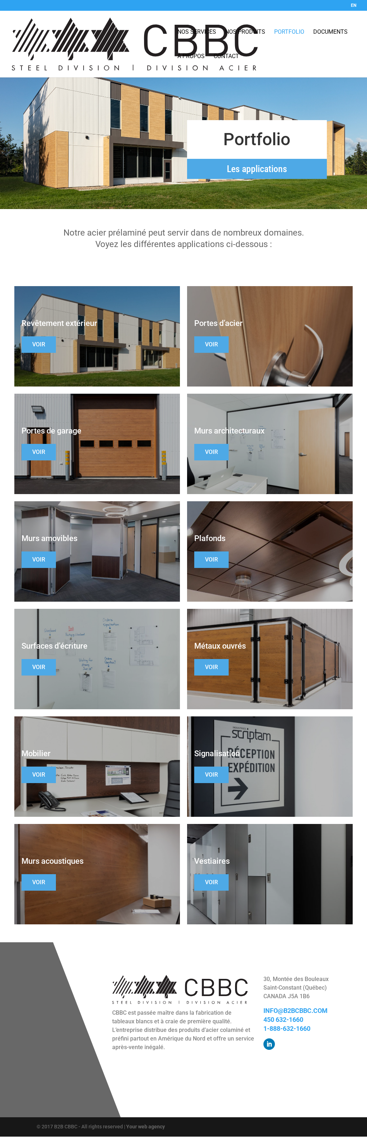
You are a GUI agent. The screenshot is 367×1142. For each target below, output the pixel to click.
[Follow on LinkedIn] (269, 1044)
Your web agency (145, 1126)
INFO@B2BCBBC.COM (295, 1010)
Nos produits (245, 32)
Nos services (196, 32)
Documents (330, 32)
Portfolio (289, 32)
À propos (191, 56)
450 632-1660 (283, 1019)
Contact (226, 56)
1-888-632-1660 (286, 1028)
